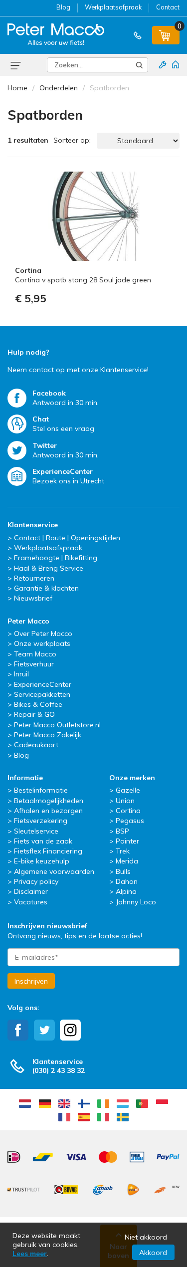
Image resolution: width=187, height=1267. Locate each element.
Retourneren (34, 578)
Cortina (128, 810)
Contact (168, 7)
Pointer (127, 841)
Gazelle (128, 790)
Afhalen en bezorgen (48, 810)
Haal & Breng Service (48, 568)
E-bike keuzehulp (41, 860)
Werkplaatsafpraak (113, 7)
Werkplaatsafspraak (48, 547)
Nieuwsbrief (33, 598)
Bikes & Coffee (38, 704)
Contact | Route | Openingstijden (67, 537)
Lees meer (29, 1253)
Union (125, 800)
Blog (63, 7)
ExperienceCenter (42, 684)
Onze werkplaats (42, 643)
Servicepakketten (42, 694)
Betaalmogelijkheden (48, 800)
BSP (122, 831)
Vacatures (30, 901)
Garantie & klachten (46, 588)
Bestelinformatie (41, 790)
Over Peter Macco (43, 633)
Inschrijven (31, 981)
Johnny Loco (136, 901)
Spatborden (109, 87)
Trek (123, 850)
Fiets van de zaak (43, 841)
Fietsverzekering (40, 820)
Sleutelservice (36, 831)
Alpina (126, 891)
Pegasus (130, 820)
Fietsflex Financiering (48, 850)
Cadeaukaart (36, 744)
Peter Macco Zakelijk (47, 734)
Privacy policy (36, 881)
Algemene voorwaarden (54, 871)
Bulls (123, 871)
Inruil (21, 673)
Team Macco (35, 653)
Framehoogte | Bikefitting (55, 557)
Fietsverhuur (34, 663)
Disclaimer (31, 891)
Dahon (127, 881)
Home (17, 87)
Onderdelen (58, 87)
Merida (127, 860)
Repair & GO (34, 714)
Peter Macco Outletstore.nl (57, 724)
